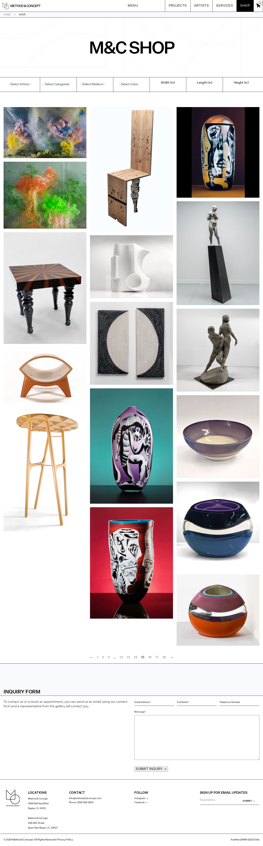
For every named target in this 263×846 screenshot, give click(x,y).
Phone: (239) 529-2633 (81, 802)
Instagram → (141, 798)
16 (150, 657)
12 (121, 657)
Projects (178, 5)
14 (135, 657)
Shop (245, 5)
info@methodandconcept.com (85, 798)
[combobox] (22, 84)
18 (164, 657)
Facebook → (141, 802)
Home (7, 15)
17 (157, 657)
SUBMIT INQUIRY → (151, 769)
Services (224, 5)
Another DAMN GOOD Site (245, 839)
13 (128, 657)
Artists (201, 5)
